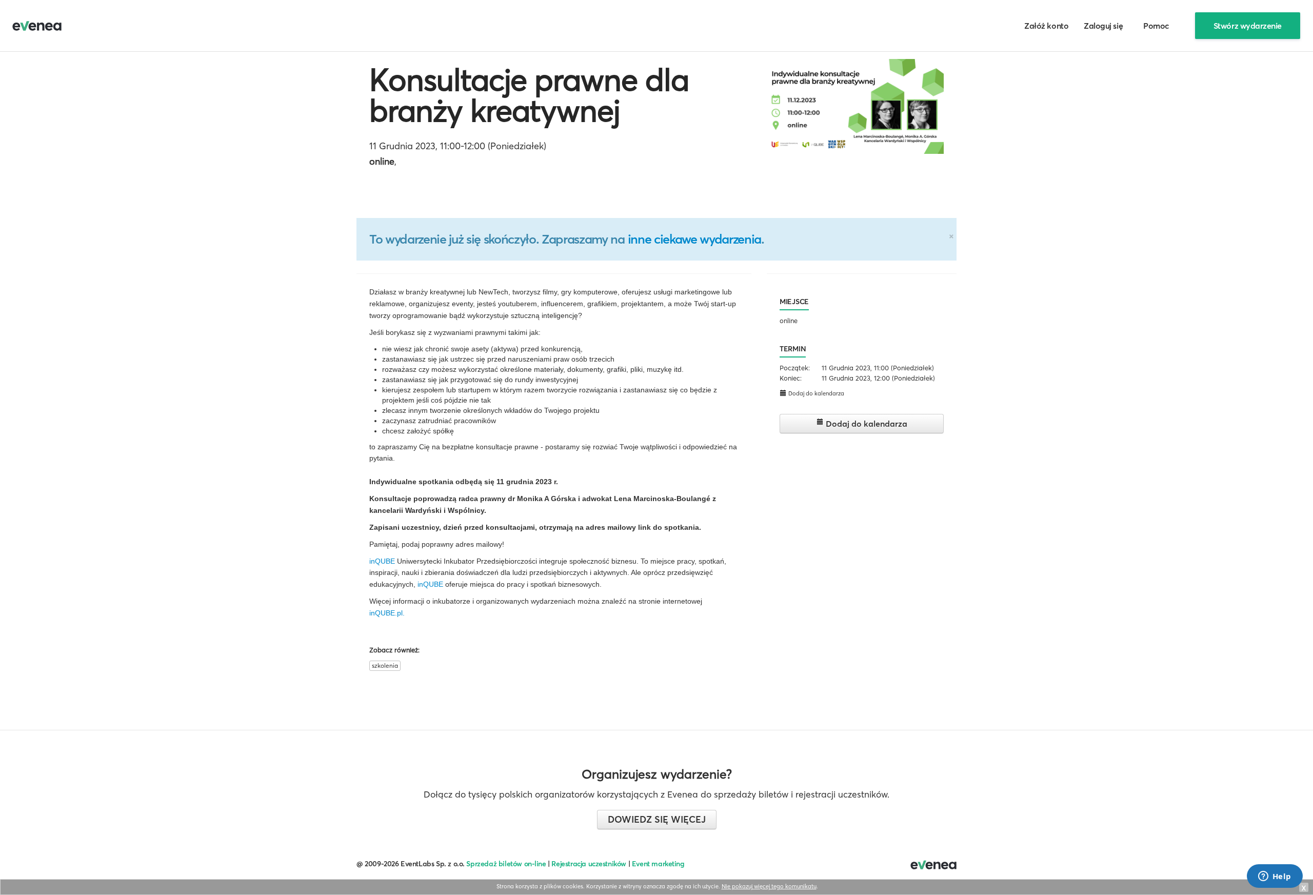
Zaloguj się (1103, 26)
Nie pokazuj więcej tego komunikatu (769, 886)
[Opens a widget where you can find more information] (1274, 877)
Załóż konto (1046, 26)
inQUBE (382, 561)
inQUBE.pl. (387, 613)
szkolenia (385, 665)
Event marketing (658, 863)
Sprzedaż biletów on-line (506, 863)
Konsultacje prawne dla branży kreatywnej (529, 95)
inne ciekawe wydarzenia (694, 239)
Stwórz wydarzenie (1247, 26)
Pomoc (1156, 26)
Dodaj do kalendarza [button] (815, 393)
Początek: (795, 368)
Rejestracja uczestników (588, 863)
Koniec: (791, 378)
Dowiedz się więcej (657, 819)
